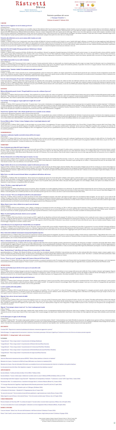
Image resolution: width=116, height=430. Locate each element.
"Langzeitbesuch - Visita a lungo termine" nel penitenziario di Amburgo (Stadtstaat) (21, 341)
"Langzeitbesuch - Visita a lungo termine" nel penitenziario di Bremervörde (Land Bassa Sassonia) (25, 344)
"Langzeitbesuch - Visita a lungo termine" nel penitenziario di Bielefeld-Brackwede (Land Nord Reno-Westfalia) (28, 349)
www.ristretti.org (88, 11)
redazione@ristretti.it (92, 9)
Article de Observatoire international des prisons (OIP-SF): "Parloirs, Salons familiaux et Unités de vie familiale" (28, 358)
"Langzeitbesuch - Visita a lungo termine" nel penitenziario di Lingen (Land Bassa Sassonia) (23, 352)
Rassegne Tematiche (58, 18)
